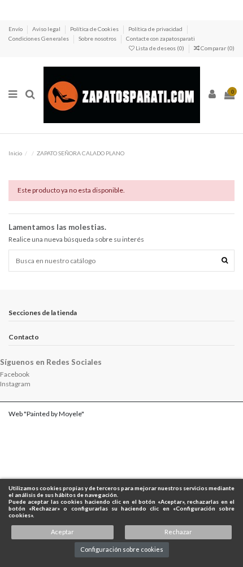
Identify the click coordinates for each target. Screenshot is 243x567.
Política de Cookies (95, 28)
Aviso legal (47, 28)
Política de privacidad (156, 28)
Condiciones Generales (39, 38)
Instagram (15, 384)
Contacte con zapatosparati (160, 38)
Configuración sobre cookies (121, 549)
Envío (16, 28)
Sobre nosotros (98, 38)
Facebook (14, 374)
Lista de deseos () (159, 48)
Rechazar (178, 531)
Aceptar (62, 531)
